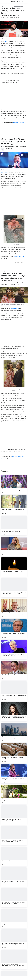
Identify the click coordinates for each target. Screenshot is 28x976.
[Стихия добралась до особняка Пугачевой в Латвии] (14, 773)
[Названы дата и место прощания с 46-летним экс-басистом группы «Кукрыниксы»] (14, 877)
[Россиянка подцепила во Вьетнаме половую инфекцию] (14, 505)
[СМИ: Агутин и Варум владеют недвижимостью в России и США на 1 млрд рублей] (14, 959)
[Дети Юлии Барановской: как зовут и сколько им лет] (14, 670)
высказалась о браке (19, 256)
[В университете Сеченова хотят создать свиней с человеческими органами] (14, 753)
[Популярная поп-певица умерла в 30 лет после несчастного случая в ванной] (14, 567)
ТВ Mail (13, 136)
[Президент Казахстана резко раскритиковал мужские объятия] (14, 629)
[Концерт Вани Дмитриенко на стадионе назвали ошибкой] (14, 856)
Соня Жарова (8, 148)
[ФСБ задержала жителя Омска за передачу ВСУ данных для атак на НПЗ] (14, 939)
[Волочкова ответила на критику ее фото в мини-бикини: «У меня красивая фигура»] (14, 835)
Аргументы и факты (18, 6)
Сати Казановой (15, 308)
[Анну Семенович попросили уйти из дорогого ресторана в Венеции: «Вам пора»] (14, 587)
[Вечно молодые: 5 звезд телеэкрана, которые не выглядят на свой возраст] (14, 897)
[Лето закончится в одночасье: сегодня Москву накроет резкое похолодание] (14, 732)
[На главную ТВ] (6, 1)
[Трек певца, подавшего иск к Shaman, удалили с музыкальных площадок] (14, 649)
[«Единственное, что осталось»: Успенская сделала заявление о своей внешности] (14, 546)
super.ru (13, 271)
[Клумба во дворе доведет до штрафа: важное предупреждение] (14, 794)
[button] (14, 29)
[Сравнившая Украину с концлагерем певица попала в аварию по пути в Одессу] (14, 484)
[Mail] (4, 1)
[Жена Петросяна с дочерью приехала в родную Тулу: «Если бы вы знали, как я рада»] (14, 815)
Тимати (6, 41)
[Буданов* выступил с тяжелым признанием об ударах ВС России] (14, 691)
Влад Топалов (4, 172)
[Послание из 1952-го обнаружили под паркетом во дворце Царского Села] (14, 525)
